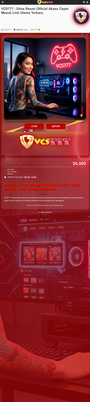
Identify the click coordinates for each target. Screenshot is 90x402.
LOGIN (34, 126)
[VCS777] (81, 16)
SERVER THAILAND (22, 177)
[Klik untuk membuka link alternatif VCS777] (45, 79)
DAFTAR (56, 126)
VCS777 (7, 29)
